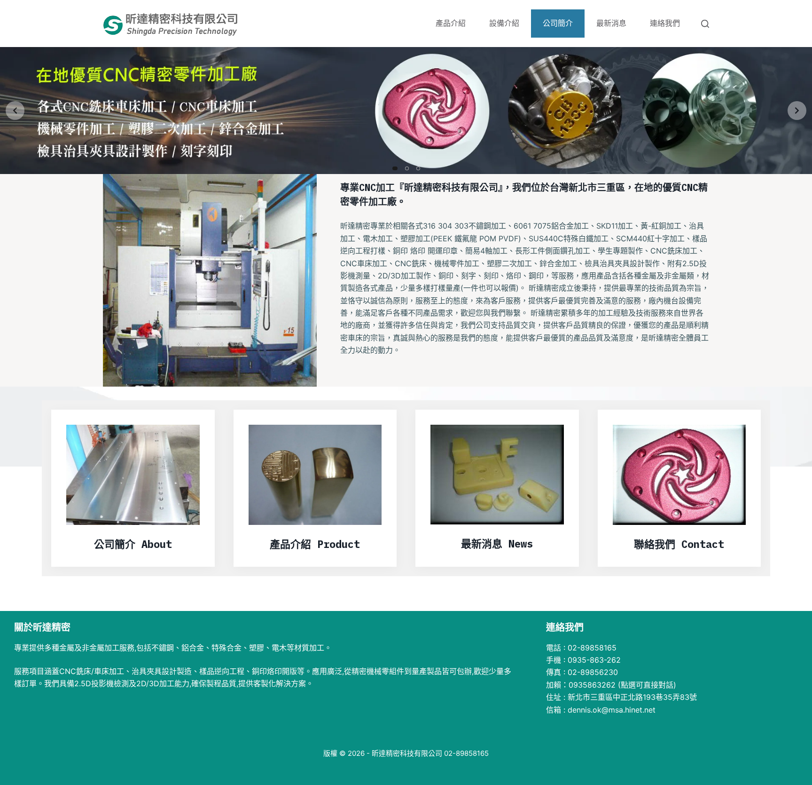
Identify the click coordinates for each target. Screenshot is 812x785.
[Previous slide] (15, 110)
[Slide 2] (407, 168)
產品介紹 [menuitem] (451, 23)
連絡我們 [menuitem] (665, 23)
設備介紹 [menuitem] (504, 23)
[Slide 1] (395, 168)
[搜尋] (705, 24)
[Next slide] (797, 110)
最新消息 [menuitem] (611, 23)
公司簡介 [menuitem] (558, 23)
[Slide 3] (418, 168)
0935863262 (592, 685)
